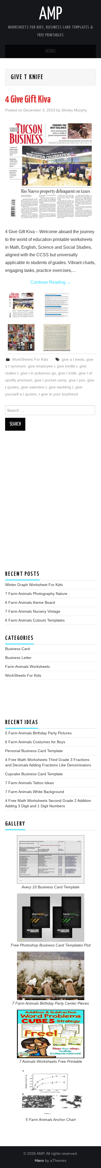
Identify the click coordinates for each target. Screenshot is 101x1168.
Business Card (17, 649)
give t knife (67, 373)
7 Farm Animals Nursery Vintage (32, 611)
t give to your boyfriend (58, 394)
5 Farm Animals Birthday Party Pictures (38, 733)
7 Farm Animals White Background (34, 792)
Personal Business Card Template (34, 751)
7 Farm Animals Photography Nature (36, 593)
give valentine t (34, 387)
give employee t (41, 366)
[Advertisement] (50, 503)
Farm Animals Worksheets (27, 666)
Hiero (39, 1160)
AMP (50, 14)
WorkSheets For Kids (30, 359)
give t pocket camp (50, 380)
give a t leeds (73, 359)
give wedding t (61, 387)
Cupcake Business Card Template (34, 774)
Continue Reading (50, 282)
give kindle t (67, 366)
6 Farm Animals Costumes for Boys (35, 742)
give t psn (77, 380)
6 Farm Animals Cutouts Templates (35, 620)
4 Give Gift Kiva (28, 100)
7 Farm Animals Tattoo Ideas (29, 783)
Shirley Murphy (74, 110)
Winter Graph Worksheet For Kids (34, 585)
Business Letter (18, 657)
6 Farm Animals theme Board (30, 602)
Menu (51, 51)
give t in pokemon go (38, 373)
